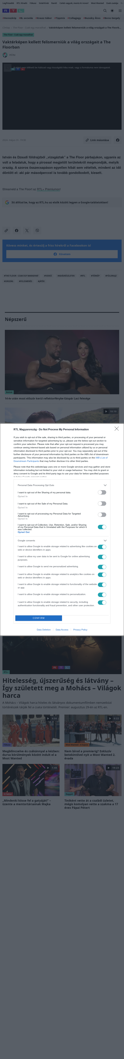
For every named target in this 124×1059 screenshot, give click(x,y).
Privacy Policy (80, 629)
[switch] (102, 492)
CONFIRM (39, 618)
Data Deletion (44, 629)
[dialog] (62, 529)
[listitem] (62, 485)
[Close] (118, 430)
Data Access (62, 629)
